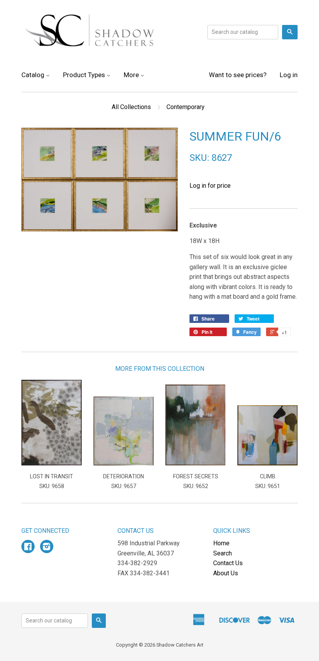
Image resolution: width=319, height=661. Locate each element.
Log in (289, 75)
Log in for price (210, 185)
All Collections (131, 107)
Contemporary (186, 107)
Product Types (85, 75)
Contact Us (228, 563)
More (132, 75)
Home (221, 543)
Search (222, 553)
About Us (225, 573)
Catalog (33, 75)
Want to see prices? (237, 75)
